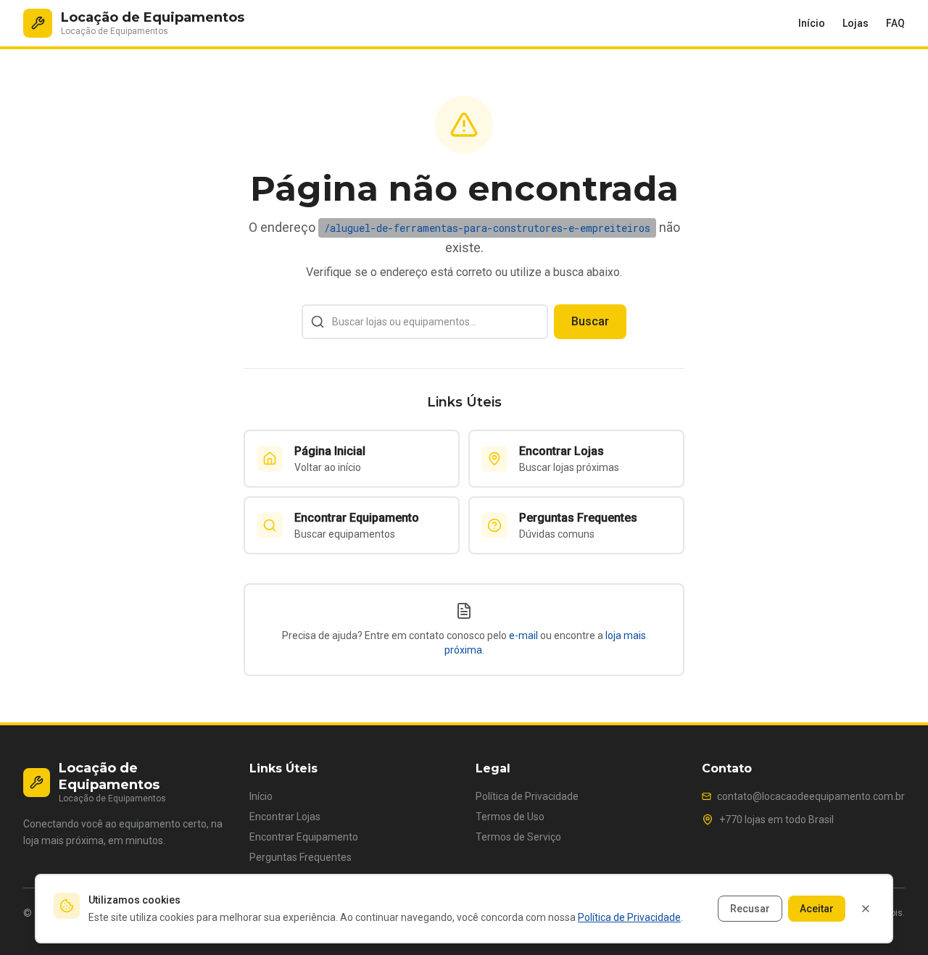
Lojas (855, 23)
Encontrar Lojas (284, 816)
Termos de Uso (510, 816)
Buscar (590, 321)
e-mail (523, 635)
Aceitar (817, 908)
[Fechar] (865, 908)
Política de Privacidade (527, 796)
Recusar (750, 908)
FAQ (895, 23)
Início (811, 23)
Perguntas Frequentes (300, 857)
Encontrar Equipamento (303, 837)
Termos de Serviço (518, 837)
